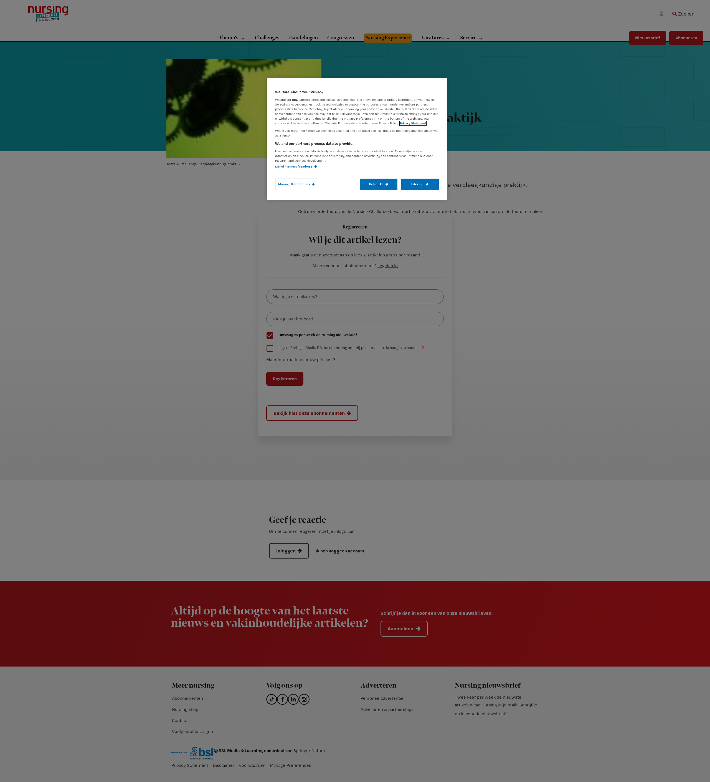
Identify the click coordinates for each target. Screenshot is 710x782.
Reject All (376, 184)
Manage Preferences (294, 184)
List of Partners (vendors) (294, 166)
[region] (357, 138)
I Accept (417, 184)
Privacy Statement (413, 123)
